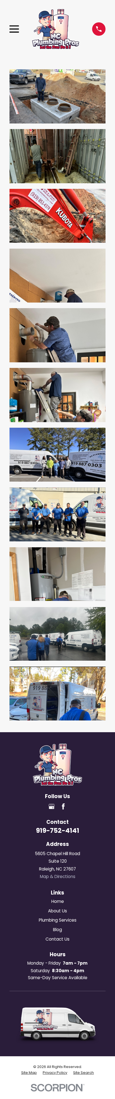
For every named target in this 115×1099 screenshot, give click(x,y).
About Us (57, 911)
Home (57, 901)
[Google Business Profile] (51, 806)
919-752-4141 (57, 830)
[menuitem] (29, 1072)
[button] (57, 96)
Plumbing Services (57, 920)
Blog (57, 930)
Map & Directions (57, 876)
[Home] (56, 29)
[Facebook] (63, 806)
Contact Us (57, 939)
